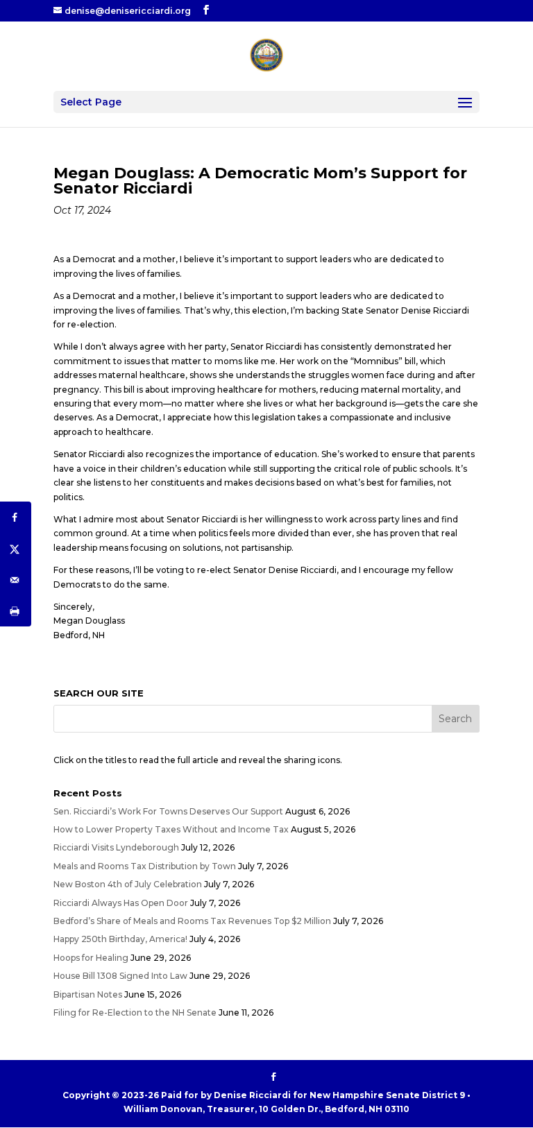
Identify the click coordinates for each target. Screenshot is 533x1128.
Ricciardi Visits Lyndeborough (116, 847)
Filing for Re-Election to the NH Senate (135, 1012)
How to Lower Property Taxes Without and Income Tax (171, 829)
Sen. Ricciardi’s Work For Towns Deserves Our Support (168, 811)
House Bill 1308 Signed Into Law (120, 976)
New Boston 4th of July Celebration (127, 884)
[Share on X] (15, 548)
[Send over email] (15, 579)
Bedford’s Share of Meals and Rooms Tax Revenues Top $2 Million (192, 921)
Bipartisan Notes (87, 994)
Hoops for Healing (90, 957)
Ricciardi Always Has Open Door (120, 903)
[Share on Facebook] (15, 517)
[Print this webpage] (15, 610)
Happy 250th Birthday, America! (120, 939)
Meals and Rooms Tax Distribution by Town (144, 866)
